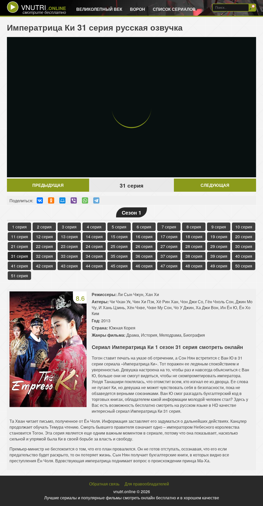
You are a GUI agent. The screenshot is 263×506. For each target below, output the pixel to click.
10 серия (243, 227)
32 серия (44, 256)
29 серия (218, 246)
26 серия (144, 246)
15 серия (119, 237)
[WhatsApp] (85, 200)
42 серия (44, 266)
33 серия (69, 256)
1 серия (19, 227)
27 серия (169, 246)
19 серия (218, 237)
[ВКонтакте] (40, 200)
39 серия (218, 256)
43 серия (69, 266)
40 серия (243, 256)
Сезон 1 (131, 212)
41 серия (19, 266)
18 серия (193, 237)
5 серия (119, 227)
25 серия (119, 246)
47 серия (169, 266)
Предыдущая (48, 185)
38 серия (193, 256)
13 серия (69, 237)
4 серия (94, 227)
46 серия (144, 266)
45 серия (119, 266)
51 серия (19, 276)
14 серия (94, 237)
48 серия (193, 266)
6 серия (144, 227)
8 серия (193, 227)
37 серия (169, 256)
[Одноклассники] (51, 200)
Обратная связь (104, 484)
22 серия (44, 246)
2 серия (44, 227)
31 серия (19, 256)
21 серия (19, 246)
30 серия (243, 246)
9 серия (218, 227)
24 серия (94, 246)
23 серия (69, 246)
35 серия (119, 256)
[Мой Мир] (62, 200)
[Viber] (74, 200)
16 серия (144, 237)
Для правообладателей (147, 484)
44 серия (94, 266)
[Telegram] (96, 200)
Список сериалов (174, 9)
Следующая (215, 185)
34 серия (94, 256)
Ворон (137, 9)
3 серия (69, 227)
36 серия (144, 256)
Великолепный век (99, 9)
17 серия (169, 237)
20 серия (243, 237)
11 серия (19, 237)
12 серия (44, 237)
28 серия (193, 246)
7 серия (169, 227)
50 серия (243, 266)
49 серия (218, 266)
